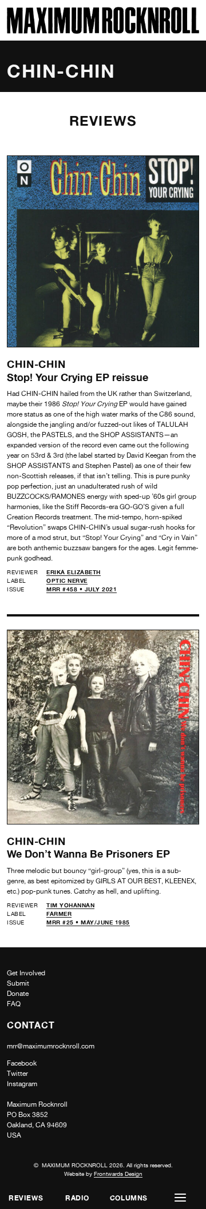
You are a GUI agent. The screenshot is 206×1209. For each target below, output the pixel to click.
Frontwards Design (118, 1173)
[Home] (103, 30)
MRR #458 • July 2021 (81, 589)
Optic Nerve (67, 580)
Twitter (17, 1074)
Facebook (22, 1063)
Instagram (22, 1084)
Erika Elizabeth (73, 572)
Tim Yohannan (70, 905)
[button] (180, 1198)
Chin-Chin (36, 364)
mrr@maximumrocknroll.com (50, 1046)
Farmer (59, 913)
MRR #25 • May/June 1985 (88, 922)
